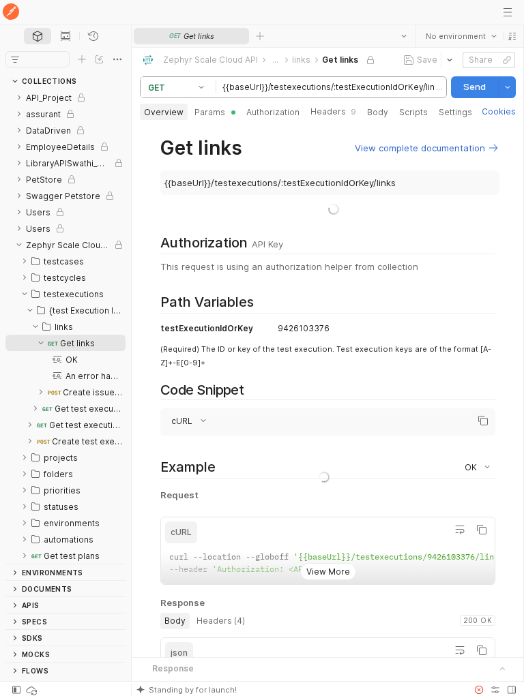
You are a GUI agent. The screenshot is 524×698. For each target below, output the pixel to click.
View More (327, 561)
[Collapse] (19, 244)
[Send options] (507, 87)
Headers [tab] (333, 111)
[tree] (65, 326)
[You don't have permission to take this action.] (260, 36)
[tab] (37, 36)
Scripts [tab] (413, 112)
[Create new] (82, 59)
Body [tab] (377, 112)
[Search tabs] (403, 36)
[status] (33, 690)
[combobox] (460, 36)
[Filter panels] (15, 59)
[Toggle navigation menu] (507, 12)
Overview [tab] (164, 112)
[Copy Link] (506, 60)
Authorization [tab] (273, 112)
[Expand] (19, 97)
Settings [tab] (455, 112)
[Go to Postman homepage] (11, 12)
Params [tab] (209, 112)
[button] (512, 36)
